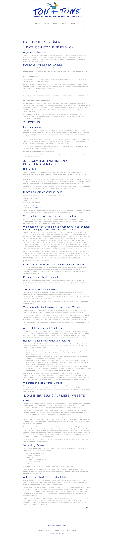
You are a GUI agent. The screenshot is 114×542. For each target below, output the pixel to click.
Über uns (64, 23)
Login (64, 525)
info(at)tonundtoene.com (57, 533)
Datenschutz (58, 525)
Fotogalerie (55, 23)
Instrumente (36, 23)
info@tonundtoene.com (34, 207)
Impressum (51, 525)
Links (79, 23)
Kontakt (72, 23)
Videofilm (46, 23)
